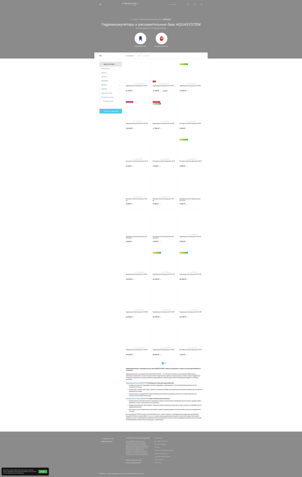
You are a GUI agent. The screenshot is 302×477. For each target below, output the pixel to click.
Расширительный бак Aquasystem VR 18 (164, 161)
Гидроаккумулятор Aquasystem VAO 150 (164, 274)
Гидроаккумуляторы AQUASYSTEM (137, 383)
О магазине (158, 438)
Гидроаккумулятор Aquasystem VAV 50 (163, 85)
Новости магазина (161, 453)
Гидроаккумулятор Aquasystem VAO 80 (136, 274)
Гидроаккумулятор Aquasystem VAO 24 (190, 236)
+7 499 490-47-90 (129, 4)
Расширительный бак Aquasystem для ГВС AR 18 (136, 237)
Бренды (157, 447)
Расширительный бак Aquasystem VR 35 (191, 349)
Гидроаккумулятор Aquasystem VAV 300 (136, 349)
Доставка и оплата (161, 441)
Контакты (158, 462)
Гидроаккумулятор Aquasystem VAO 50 (136, 85)
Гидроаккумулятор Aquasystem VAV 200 (163, 312)
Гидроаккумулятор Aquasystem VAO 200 (137, 312)
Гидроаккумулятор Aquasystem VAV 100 (163, 123)
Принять (43, 471)
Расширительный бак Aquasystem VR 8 (190, 123)
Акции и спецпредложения (164, 450)
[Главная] (131, 19)
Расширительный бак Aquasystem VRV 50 (136, 199)
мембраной (150, 416)
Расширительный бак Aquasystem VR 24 (191, 161)
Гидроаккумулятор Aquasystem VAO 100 (137, 123)
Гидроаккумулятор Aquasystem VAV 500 (163, 349)
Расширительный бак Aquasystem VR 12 (137, 161)
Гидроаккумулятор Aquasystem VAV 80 (190, 85)
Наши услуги (159, 459)
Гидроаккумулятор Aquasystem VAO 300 (190, 312)
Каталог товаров (160, 444)
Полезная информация (162, 456)
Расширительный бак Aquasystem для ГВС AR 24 (163, 237)
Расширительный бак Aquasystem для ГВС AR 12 (190, 199)
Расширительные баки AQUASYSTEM (138, 398)
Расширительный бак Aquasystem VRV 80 (163, 199)
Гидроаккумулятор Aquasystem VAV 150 (190, 274)
